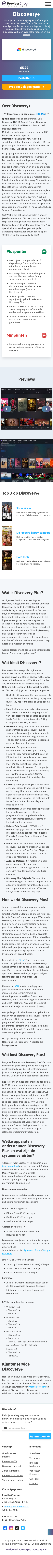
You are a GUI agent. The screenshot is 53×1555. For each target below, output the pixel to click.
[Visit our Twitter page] (17, 1528)
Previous (7, 409)
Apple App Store (32, 1250)
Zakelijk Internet (11, 1470)
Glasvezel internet (11, 1466)
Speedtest (34, 1453)
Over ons (34, 1478)
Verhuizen (34, 1458)
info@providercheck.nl (16, 1506)
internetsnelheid (10, 1166)
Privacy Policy (22, 1543)
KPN (17, 986)
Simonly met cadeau (12, 1480)
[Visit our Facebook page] (5, 1528)
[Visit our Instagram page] (11, 1528)
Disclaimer (8, 1543)
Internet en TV (9, 1461)
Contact (33, 1483)
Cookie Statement (41, 1543)
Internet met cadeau (12, 1475)
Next (46, 409)
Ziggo (21, 960)
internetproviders (37, 1386)
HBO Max (40, 114)
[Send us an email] (23, 1528)
